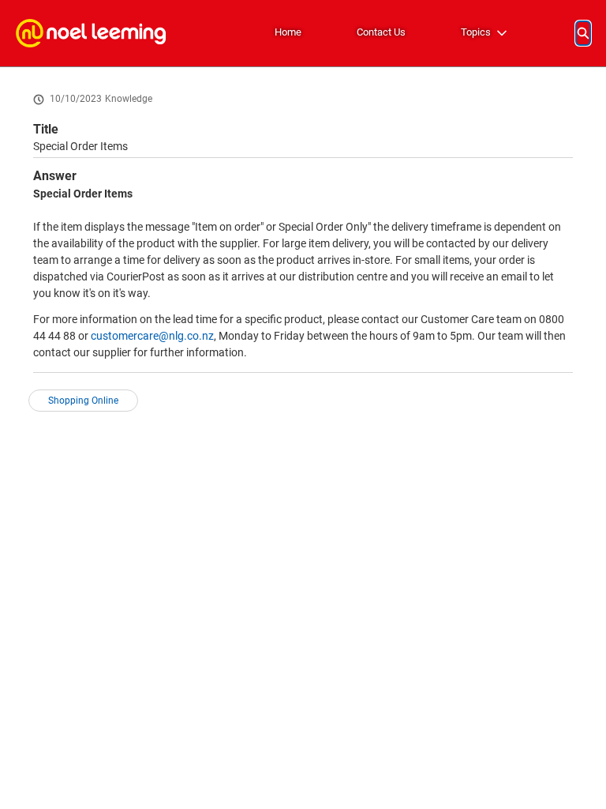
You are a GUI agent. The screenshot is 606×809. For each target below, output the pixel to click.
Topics (476, 32)
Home (288, 32)
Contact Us (381, 32)
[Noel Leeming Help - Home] (91, 33)
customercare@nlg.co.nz (152, 335)
